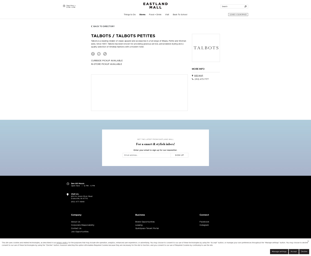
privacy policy (61, 243)
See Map (198, 76)
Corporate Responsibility (82, 225)
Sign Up (179, 155)
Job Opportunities (80, 232)
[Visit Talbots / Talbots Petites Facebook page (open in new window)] (93, 54)
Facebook (204, 222)
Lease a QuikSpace (238, 14)
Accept (294, 251)
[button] (308, 241)
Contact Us (76, 228)
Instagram (204, 225)
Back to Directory (104, 26)
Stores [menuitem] (142, 15)
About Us (75, 222)
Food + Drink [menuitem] (155, 15)
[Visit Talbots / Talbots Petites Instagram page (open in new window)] (99, 54)
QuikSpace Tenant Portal (147, 228)
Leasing (139, 225)
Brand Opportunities (145, 222)
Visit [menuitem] (167, 15)
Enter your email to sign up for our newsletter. (155, 150)
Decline (304, 251)
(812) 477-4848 (78, 202)
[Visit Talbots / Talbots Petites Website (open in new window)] (105, 54)
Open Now (70, 5)
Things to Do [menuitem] (130, 15)
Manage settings (279, 251)
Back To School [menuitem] (180, 15)
